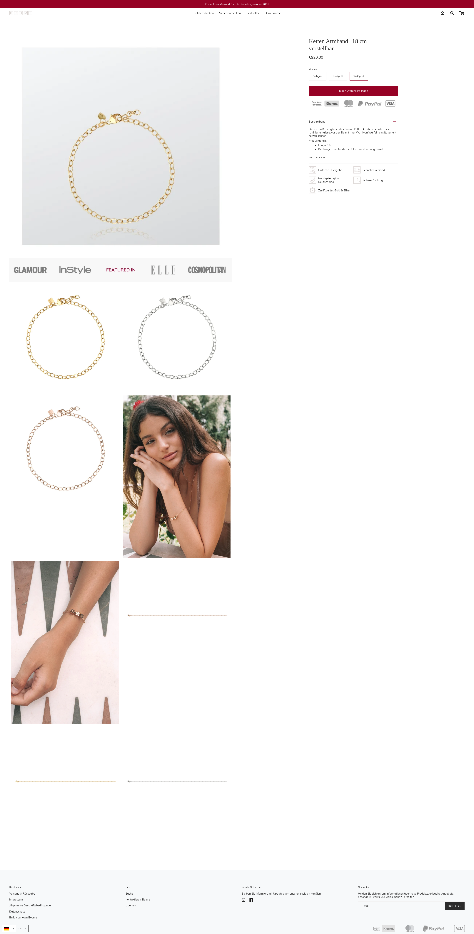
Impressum (16, 899)
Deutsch (17, 929)
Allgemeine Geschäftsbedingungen (30, 905)
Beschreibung (317, 121)
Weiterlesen (317, 157)
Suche (129, 893)
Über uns (131, 905)
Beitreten (454, 906)
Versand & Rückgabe (22, 893)
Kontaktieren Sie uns (138, 899)
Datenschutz (17, 911)
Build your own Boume (23, 917)
